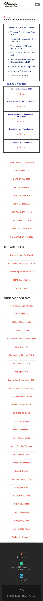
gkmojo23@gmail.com (21, 569)
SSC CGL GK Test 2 (21, 413)
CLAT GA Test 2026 (21, 179)
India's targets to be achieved (21, 388)
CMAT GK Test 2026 (21, 204)
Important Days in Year (21, 479)
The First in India (21, 330)
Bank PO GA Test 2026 (21, 229)
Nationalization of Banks (21, 397)
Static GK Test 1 (21, 347)
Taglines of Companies (22, 537)
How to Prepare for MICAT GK (21, 272)
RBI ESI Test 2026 (21, 512)
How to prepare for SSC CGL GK (22, 263)
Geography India (21, 521)
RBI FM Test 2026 (21, 314)
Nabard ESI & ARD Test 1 (21, 405)
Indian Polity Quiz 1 (21, 363)
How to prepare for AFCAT (21, 255)
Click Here (21, 94)
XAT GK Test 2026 (21, 187)
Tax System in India (21, 488)
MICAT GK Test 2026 (21, 196)
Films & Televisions (21, 430)
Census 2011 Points (21, 529)
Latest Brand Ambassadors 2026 (21, 339)
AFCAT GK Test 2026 (21, 220)
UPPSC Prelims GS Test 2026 (21, 162)
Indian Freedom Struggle (21, 446)
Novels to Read (21, 288)
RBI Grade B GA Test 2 (21, 496)
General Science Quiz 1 (22, 463)
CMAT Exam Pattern (21, 280)
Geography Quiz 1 (21, 372)
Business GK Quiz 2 (21, 454)
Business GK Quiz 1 (21, 438)
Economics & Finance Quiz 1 (21, 355)
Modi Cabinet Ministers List (21, 306)
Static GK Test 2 (21, 471)
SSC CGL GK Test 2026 (21, 212)
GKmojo (6, 17)
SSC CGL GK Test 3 (21, 421)
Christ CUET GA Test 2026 (21, 237)
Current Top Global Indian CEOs (22, 380)
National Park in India (21, 322)
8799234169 (21, 580)
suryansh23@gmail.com (21, 567)
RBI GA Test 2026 (21, 171)
